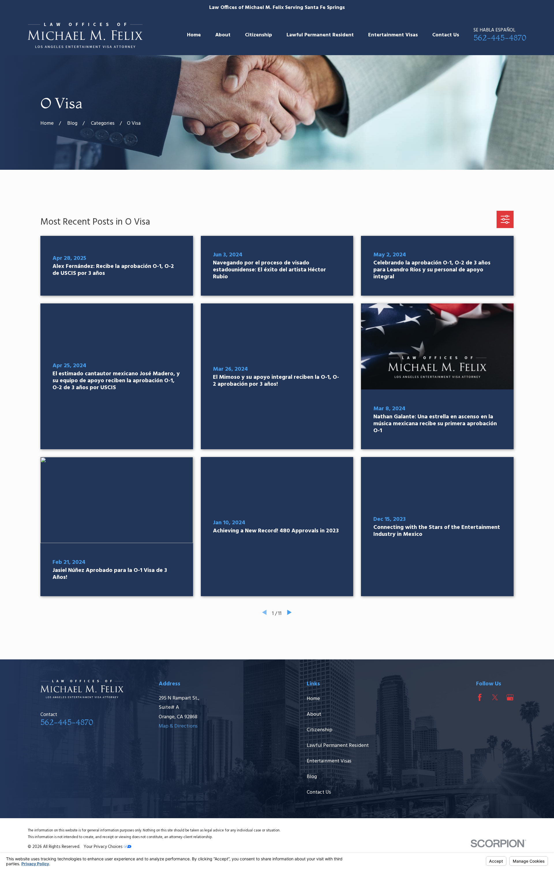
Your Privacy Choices (104, 846)
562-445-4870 (499, 37)
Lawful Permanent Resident (338, 745)
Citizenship (319, 730)
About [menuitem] (223, 35)
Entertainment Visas (329, 761)
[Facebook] (479, 697)
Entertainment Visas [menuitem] (393, 35)
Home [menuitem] (194, 35)
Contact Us (319, 792)
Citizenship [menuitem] (258, 35)
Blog (312, 777)
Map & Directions (178, 726)
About (314, 714)
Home (313, 699)
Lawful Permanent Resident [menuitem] (320, 35)
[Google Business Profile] (510, 697)
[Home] (85, 35)
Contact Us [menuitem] (445, 35)
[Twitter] (495, 697)
